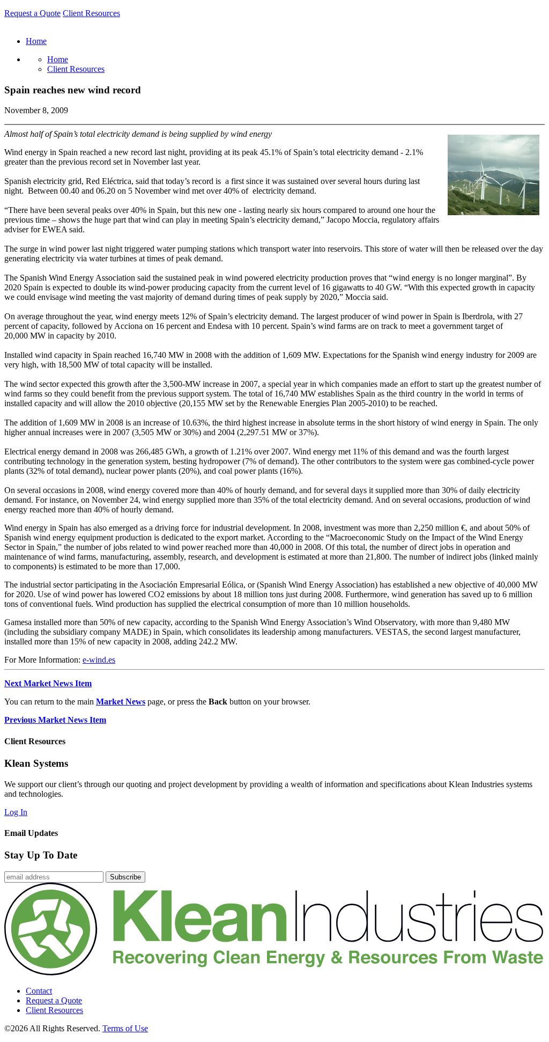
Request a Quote (32, 13)
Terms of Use (125, 1028)
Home (57, 59)
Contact (39, 990)
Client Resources (91, 13)
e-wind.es (99, 659)
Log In (15, 812)
